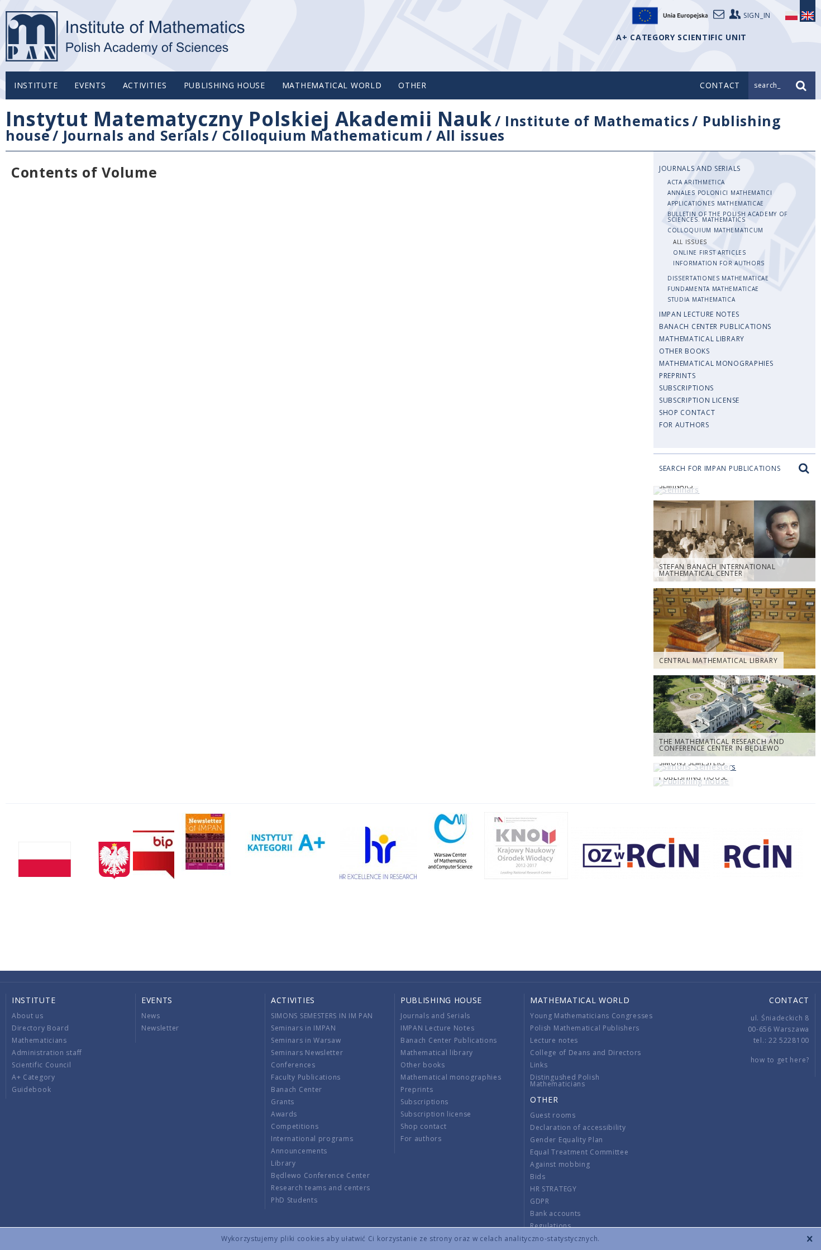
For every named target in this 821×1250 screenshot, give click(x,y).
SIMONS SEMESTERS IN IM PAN (322, 1015)
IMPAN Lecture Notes (699, 314)
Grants (282, 1101)
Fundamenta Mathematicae (713, 289)
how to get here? (780, 1060)
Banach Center (296, 1089)
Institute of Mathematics (597, 120)
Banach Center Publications (715, 326)
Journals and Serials (136, 135)
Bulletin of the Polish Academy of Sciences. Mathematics (727, 216)
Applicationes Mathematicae (715, 203)
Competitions (294, 1126)
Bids (538, 1176)
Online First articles (709, 252)
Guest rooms (553, 1115)
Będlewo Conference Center (320, 1175)
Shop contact (687, 412)
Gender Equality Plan (566, 1139)
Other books (684, 351)
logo (126, 36)
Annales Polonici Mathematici (719, 193)
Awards (284, 1114)
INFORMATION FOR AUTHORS (719, 263)
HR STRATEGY (553, 1189)
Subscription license (699, 400)
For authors (684, 425)
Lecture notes (554, 1040)
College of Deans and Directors (585, 1052)
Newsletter (160, 1028)
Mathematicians (39, 1040)
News (150, 1015)
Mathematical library (701, 338)
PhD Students (294, 1200)
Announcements (299, 1151)
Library (283, 1163)
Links (539, 1065)
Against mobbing (560, 1164)
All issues (470, 135)
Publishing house (224, 85)
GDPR (540, 1201)
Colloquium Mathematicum (322, 135)
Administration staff (47, 1052)
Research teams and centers (320, 1187)
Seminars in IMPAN (303, 1028)
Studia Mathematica (701, 299)
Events (90, 85)
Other (412, 85)
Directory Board (40, 1028)
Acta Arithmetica (696, 182)
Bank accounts (555, 1213)
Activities (145, 85)
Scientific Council (41, 1065)
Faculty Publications (306, 1077)
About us (28, 1015)
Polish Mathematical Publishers (584, 1028)
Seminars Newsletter (307, 1052)
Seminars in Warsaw (306, 1040)
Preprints (677, 375)
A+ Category (33, 1077)
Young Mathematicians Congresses (591, 1015)
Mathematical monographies (716, 363)
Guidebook (31, 1089)
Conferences (293, 1065)
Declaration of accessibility (578, 1127)
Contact (789, 1000)
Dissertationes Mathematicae (718, 278)
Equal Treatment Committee (579, 1152)
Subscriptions (686, 388)
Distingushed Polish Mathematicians (564, 1080)
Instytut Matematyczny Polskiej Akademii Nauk (249, 119)
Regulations (550, 1225)
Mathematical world (332, 85)
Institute (36, 85)
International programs (312, 1138)
